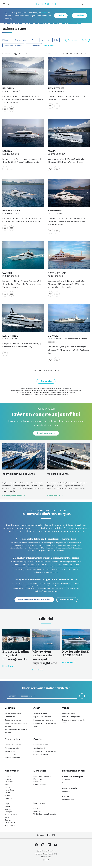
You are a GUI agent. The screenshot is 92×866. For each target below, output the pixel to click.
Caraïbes (66, 779)
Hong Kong (9, 790)
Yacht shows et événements (44, 814)
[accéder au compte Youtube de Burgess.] (55, 845)
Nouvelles (37, 811)
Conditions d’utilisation (46, 851)
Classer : (47, 54)
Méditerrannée (68, 800)
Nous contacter (67, 599)
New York (8, 782)
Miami (7, 784)
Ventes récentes (68, 713)
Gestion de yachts (40, 745)
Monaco (8, 779)
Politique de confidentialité (46, 854)
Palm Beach (9, 825)
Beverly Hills (10, 823)
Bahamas (66, 783)
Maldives (65, 791)
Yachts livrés (10, 751)
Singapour (9, 798)
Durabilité (37, 779)
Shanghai (8, 812)
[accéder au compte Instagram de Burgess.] (42, 845)
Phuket (7, 801)
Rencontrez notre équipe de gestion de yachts (44, 752)
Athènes (8, 795)
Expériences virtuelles (42, 717)
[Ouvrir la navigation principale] (3, 4)
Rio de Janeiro (11, 814)
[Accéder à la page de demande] (88, 4)
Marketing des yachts (71, 717)
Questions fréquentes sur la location (16, 724)
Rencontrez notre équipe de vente (44, 724)
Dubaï (7, 787)
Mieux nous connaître (42, 776)
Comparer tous (24, 54)
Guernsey (8, 820)
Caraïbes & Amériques (72, 776)
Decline (61, 15)
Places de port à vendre (43, 720)
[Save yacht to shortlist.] (5, 109)
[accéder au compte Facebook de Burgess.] (36, 845)
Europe (65, 796)
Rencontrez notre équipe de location (16, 730)
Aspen (7, 817)
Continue (80, 15)
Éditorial (36, 808)
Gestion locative (39, 748)
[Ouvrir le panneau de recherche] (8, 4)
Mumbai (8, 809)
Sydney (8, 806)
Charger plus (46, 381)
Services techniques (13, 745)
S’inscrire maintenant (46, 433)
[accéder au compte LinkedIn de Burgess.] (49, 845)
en (48, 835)
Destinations (10, 717)
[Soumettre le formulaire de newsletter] (82, 696)
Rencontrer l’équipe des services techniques (14, 756)
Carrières (37, 782)
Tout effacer (49, 45)
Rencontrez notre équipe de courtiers (34, 599)
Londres (8, 776)
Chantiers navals (12, 748)
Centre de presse (40, 784)
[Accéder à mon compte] (82, 4)
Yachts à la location (13, 713)
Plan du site (46, 857)
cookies (44, 13)
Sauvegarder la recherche (77, 40)
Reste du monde (69, 788)
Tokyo (7, 803)
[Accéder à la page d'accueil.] (46, 4)
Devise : (73, 54)
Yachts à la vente (40, 713)
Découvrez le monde (13, 720)
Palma (7, 793)
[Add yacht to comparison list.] (11, 109)
